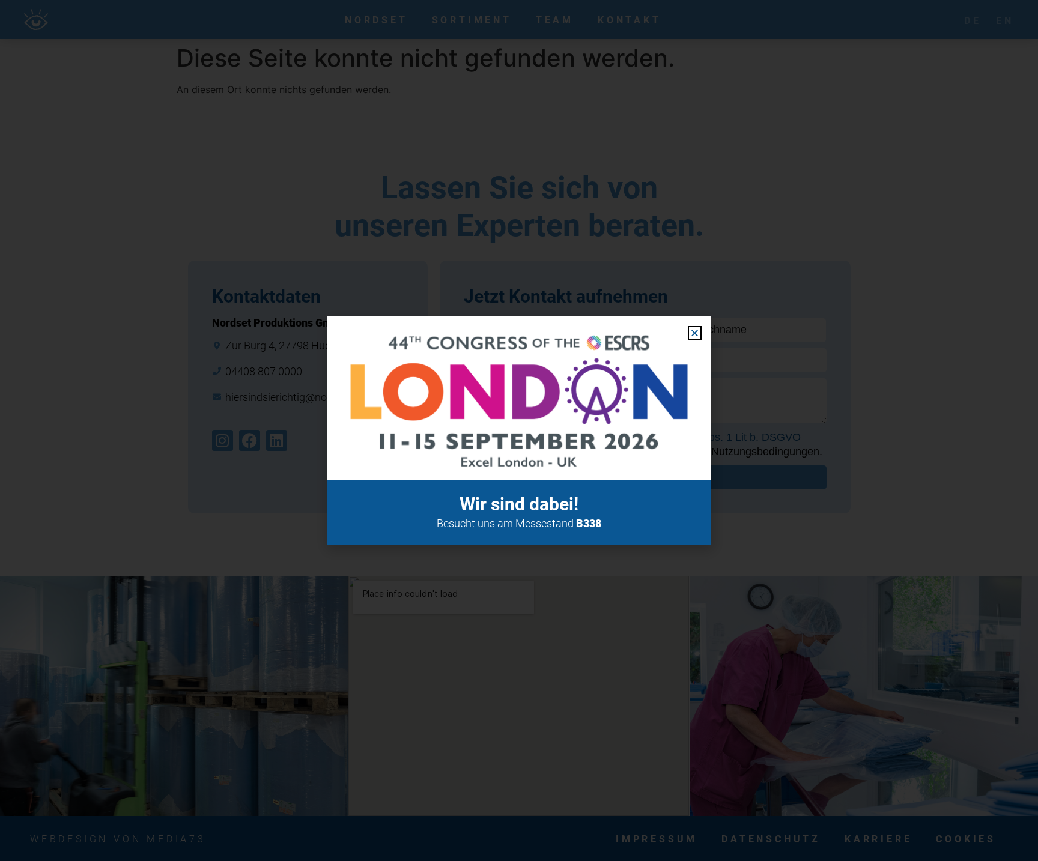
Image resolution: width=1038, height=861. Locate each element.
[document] (519, 430)
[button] (694, 332)
